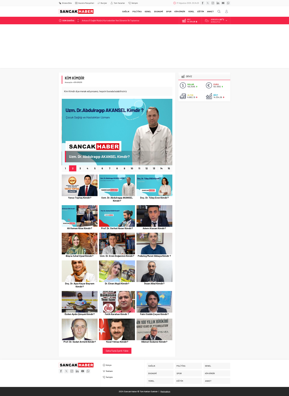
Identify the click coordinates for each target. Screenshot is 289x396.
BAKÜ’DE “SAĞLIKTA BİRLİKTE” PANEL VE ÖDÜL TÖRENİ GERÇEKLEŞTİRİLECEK (118, 20)
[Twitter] (208, 3)
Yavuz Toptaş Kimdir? (79, 197)
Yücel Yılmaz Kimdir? (117, 341)
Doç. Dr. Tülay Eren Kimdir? (154, 197)
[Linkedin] (218, 3)
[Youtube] (223, 3)
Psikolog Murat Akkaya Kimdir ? (154, 255)
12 (146, 168)
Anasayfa (68, 82)
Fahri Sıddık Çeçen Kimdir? (154, 314)
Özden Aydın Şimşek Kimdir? (80, 314)
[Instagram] (213, 3)
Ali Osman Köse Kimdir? (79, 228)
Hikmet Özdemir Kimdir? (154, 341)
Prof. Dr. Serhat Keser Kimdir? (117, 228)
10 (132, 168)
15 (169, 168)
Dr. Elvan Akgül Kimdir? (117, 283)
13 (154, 168)
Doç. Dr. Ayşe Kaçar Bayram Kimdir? (79, 285)
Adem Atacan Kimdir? (154, 228)
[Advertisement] (144, 47)
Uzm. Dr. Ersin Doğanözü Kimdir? (117, 255)
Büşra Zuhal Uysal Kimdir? (79, 255)
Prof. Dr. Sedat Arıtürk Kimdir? (80, 341)
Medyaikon (165, 391)
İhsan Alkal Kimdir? (154, 283)
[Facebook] (202, 3)
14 (161, 168)
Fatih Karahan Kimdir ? (117, 314)
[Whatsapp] (228, 3)
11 (139, 168)
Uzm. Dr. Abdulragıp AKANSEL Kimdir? (99, 156)
